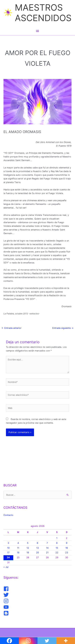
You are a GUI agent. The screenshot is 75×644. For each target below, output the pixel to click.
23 (66, 552)
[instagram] (6, 601)
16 (66, 548)
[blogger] (6, 613)
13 (37, 548)
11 (18, 548)
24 (8, 557)
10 (8, 548)
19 (28, 552)
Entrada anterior (11, 328)
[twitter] (6, 594)
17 (8, 552)
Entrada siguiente (62, 328)
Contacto (8, 515)
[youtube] (6, 607)
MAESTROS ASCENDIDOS (43, 12)
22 (56, 552)
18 (18, 552)
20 (37, 552)
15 (57, 548)
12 (28, 548)
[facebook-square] (6, 588)
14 (47, 548)
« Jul (5, 567)
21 (47, 552)
